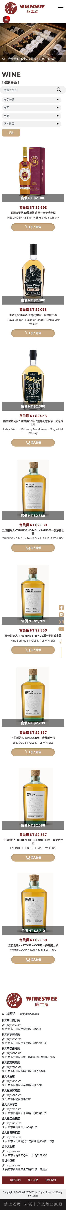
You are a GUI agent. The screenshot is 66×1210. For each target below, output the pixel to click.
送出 (11, 132)
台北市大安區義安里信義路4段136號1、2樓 (29, 1141)
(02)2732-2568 (13, 1109)
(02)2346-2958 (13, 1081)
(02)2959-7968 (13, 1095)
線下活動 (33, 1180)
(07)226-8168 (13, 1165)
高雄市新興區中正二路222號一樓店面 (26, 1169)
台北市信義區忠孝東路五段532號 (23, 1085)
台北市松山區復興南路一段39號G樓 (25, 1071)
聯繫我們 (50, 1180)
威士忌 (24, 58)
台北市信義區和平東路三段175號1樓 (25, 1113)
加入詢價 (36, 227)
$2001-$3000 (47, 58)
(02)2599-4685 (13, 1025)
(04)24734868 (13, 1151)
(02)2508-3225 (13, 1039)
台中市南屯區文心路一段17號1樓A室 (26, 1155)
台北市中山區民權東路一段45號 (23, 1029)
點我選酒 (13, 58)
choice (34, 1196)
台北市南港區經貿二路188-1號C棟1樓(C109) (30, 1057)
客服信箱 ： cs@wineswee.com (22, 1013)
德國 (33, 58)
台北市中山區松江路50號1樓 (21, 1127)
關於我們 (15, 1180)
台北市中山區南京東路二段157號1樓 (25, 1043)
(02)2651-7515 (13, 1053)
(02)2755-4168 (13, 1137)
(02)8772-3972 (13, 1067)
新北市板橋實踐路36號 (18, 1099)
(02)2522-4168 (13, 1123)
